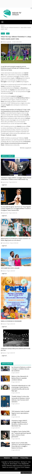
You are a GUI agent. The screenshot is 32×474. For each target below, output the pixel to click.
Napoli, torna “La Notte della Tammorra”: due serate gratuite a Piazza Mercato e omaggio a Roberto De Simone (21, 445)
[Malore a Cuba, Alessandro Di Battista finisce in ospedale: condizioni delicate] (5, 378)
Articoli (2, 33)
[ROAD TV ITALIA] (12, 13)
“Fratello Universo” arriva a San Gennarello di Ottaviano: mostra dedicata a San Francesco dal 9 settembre (21, 399)
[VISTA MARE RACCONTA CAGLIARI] (16, 257)
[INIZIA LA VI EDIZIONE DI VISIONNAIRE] (16, 297)
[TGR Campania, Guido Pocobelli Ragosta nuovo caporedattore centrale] (5, 413)
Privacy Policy (24, 458)
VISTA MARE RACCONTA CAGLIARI (10, 268)
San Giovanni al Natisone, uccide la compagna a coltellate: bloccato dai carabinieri (21, 369)
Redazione (7, 458)
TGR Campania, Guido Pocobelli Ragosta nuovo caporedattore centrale (20, 413)
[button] (30, 22)
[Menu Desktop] (2, 22)
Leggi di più (4, 184)
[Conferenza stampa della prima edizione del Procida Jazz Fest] (16, 337)
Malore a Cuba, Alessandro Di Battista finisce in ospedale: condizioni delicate (20, 378)
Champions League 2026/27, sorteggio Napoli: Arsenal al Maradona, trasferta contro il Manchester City (16, 178)
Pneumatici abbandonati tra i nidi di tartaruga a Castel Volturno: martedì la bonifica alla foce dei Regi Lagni (21, 388)
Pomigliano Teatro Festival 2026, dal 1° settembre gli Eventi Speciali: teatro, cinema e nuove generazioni (21, 434)
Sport (8, 33)
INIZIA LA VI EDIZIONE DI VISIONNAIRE (11, 321)
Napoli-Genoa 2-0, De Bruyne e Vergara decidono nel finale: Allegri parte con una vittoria (15, 239)
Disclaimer (15, 458)
